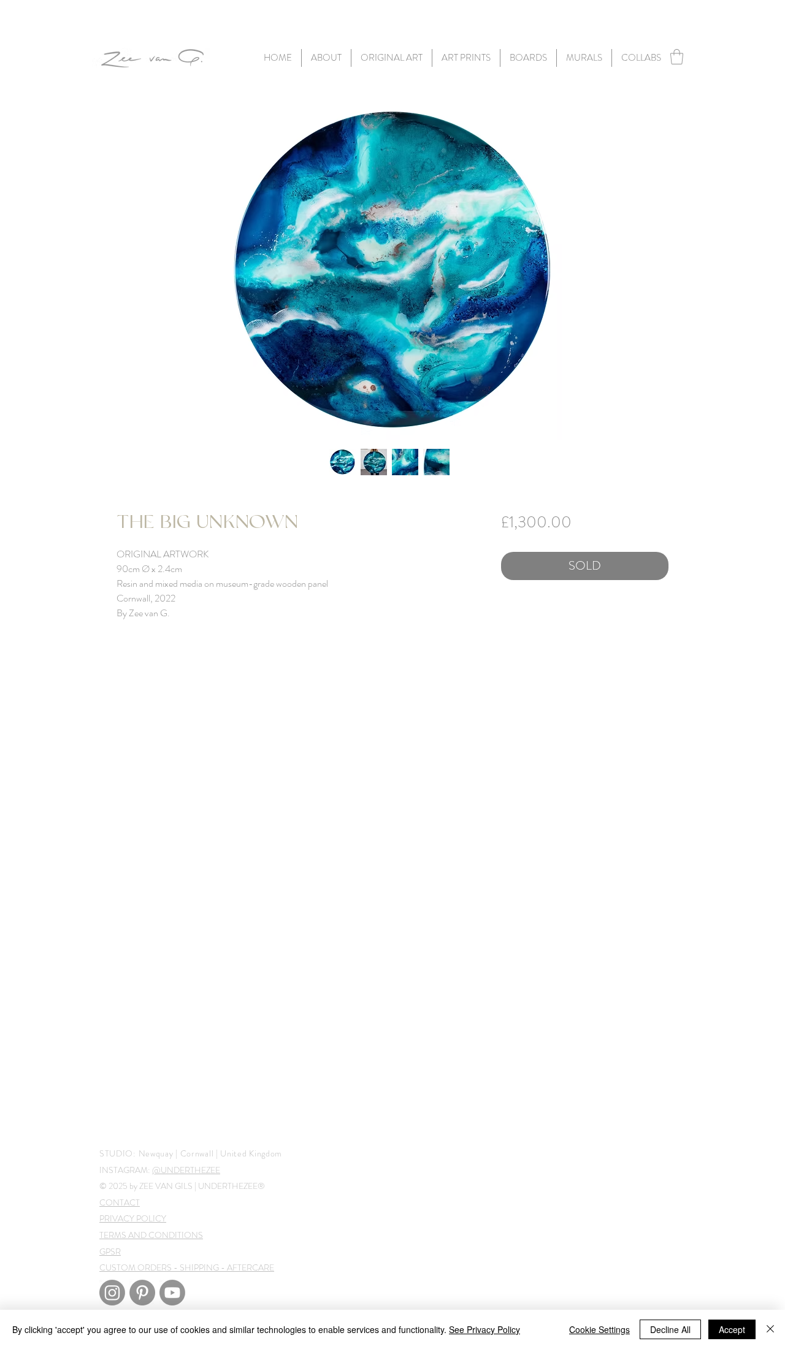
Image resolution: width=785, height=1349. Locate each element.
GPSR (110, 1251)
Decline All (670, 1329)
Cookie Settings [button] (599, 1329)
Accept (732, 1329)
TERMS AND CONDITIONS (151, 1235)
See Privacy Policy (484, 1329)
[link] (676, 56)
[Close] (770, 1329)
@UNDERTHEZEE (186, 1170)
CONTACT (119, 1202)
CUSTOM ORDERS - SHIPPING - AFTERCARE (186, 1267)
